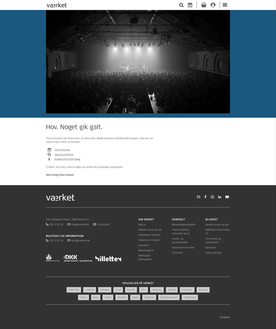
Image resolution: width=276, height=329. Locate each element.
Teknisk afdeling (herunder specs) (181, 231)
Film (143, 289)
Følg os (141, 224)
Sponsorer (143, 245)
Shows (108, 297)
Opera (83, 297)
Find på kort (103, 224)
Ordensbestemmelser (183, 247)
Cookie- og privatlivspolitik (180, 240)
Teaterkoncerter (168, 297)
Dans (118, 289)
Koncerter (187, 289)
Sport (135, 297)
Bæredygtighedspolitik (183, 224)
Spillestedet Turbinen (149, 235)
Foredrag (157, 289)
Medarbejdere (146, 250)
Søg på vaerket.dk (64, 154)
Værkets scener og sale (150, 229)
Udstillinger (190, 297)
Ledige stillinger (213, 252)
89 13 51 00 (56, 224)
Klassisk (172, 289)
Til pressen (177, 252)
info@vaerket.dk (80, 224)
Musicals (203, 289)
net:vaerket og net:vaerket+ (213, 240)
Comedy (104, 289)
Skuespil (122, 297)
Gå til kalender (62, 149)
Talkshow (149, 297)
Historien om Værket (149, 240)
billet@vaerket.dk (80, 240)
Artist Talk (74, 289)
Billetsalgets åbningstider (145, 257)
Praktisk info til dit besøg (67, 159)
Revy (95, 297)
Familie (131, 289)
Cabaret (89, 289)
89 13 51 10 (56, 240)
